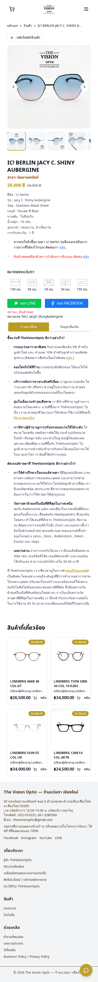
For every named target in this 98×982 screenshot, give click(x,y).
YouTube (45, 838)
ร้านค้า (28, 26)
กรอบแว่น (10, 908)
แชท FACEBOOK (70, 303)
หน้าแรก (12, 26)
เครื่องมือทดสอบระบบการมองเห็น (25, 873)
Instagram (28, 838)
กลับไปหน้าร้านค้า (28, 37)
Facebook (11, 838)
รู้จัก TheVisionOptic (18, 860)
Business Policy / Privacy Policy (26, 956)
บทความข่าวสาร (13, 943)
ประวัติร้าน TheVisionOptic (22, 886)
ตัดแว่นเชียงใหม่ (14, 866)
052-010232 (27, 815)
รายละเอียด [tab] (29, 326)
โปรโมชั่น (9, 915)
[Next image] (84, 87)
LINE (58, 838)
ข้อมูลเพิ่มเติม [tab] (69, 326)
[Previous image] (13, 87)
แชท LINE (28, 303)
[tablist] (49, 326)
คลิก (63, 247)
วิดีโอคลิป (9, 950)
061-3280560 (47, 815)
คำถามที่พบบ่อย (13, 937)
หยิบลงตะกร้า (50, 697)
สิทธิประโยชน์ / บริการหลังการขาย (25, 879)
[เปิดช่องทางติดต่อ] (86, 970)
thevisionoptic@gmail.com (33, 820)
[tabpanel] (49, 470)
